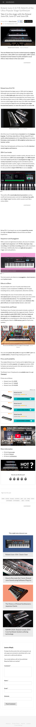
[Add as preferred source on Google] (28, 21)
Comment (7, 666)
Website (6, 696)
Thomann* (4, 374)
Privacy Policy (16, 723)
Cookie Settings (18, 725)
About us (8, 723)
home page (11, 452)
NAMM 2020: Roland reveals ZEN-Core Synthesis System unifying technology (18, 632)
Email (6, 688)
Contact (28, 723)
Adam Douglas (12, 21)
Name (6, 680)
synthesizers (13, 456)
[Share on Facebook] (25, 493)
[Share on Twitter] (32, 493)
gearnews (10, 2)
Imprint (23, 723)
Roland (12, 454)
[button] (2, 191)
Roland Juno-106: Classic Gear (16, 554)
